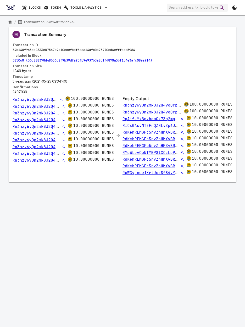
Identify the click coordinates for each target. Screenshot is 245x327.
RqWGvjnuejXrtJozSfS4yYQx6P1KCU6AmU (163, 172)
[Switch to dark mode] (234, 7)
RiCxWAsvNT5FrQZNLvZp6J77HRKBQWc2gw (163, 125)
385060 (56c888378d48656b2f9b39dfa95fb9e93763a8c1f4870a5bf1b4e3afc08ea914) (82, 60)
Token (55, 7)
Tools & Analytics (86, 7)
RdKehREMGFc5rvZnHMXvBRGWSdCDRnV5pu (163, 132)
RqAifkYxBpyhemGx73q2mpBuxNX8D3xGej (163, 118)
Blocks (35, 7)
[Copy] (138, 50)
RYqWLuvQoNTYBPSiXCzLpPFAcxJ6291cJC (163, 152)
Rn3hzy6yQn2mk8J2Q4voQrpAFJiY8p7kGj (53, 99)
